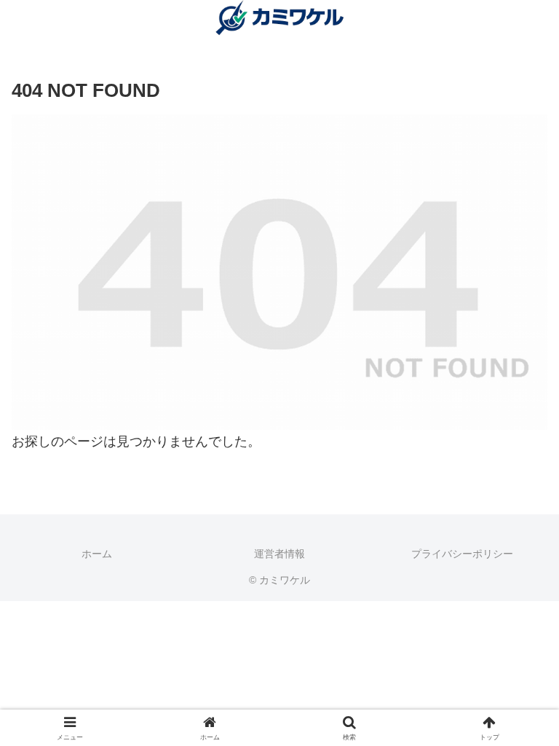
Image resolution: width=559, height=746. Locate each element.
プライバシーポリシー (462, 554)
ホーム (97, 554)
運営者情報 (279, 554)
